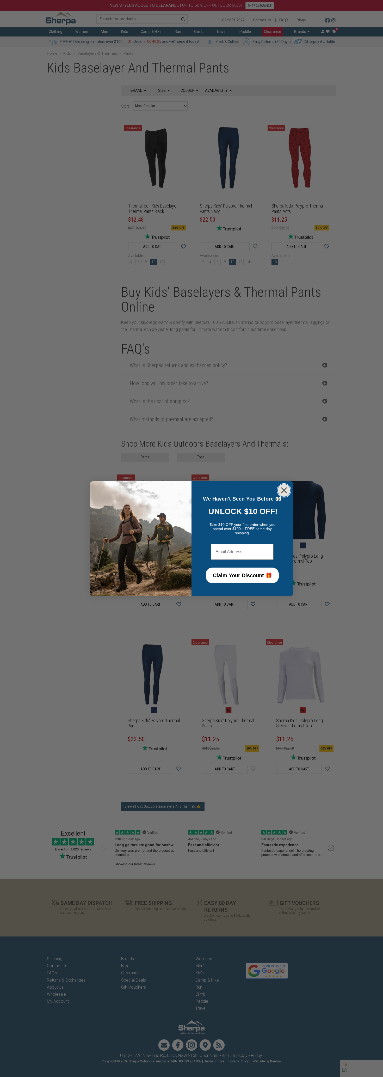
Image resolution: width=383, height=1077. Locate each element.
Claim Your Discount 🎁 (242, 575)
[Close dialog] (284, 490)
